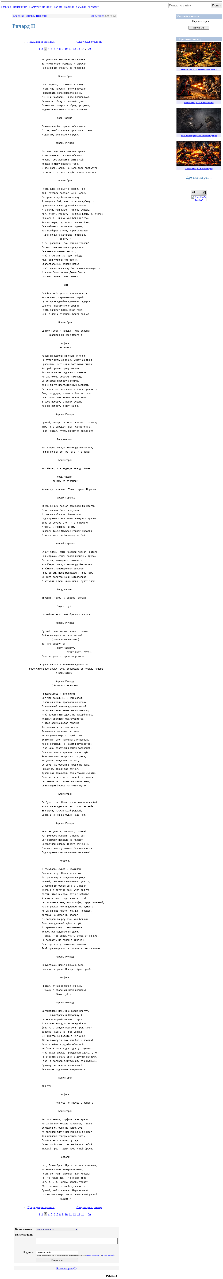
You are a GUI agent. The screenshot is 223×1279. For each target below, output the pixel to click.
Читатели (93, 6)
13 (78, 48)
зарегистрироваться (93, 1255)
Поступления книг (40, 6)
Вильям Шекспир (36, 15)
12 (74, 48)
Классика (18, 15)
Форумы (69, 6)
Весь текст (97, 15)
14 (82, 48)
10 (66, 48)
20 (89, 48)
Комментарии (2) (66, 1268)
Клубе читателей (108, 1255)
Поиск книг (20, 6)
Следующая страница (89, 41)
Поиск (216, 5)
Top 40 (58, 6)
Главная (6, 6)
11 (70, 48)
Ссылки (81, 6)
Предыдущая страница (41, 41)
